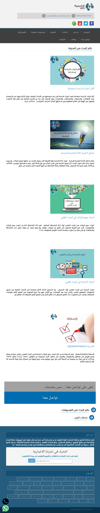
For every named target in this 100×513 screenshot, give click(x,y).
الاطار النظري (12, 487)
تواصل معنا (85, 39)
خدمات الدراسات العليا (36, 492)
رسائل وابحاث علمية (21, 492)
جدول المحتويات (24, 496)
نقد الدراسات (73, 501)
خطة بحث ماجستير (16, 483)
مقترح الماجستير (80, 487)
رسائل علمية (81, 479)
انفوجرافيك (21, 32)
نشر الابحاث (78, 496)
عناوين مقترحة (36, 496)
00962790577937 (84, 16)
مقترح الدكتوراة (69, 487)
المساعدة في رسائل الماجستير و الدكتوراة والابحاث (58, 492)
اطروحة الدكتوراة (23, 479)
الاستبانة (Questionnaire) (81, 346)
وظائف (73, 39)
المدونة (53, 32)
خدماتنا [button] (65, 32)
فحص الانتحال (42, 501)
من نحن (76, 32)
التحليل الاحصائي (46, 483)
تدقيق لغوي (79, 483)
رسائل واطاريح (71, 479)
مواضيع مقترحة (13, 496)
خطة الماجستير (28, 483)
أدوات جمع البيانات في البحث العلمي (77, 217)
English (63, 39)
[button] (50, 398)
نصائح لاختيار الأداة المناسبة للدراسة (77, 153)
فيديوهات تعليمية (38, 32)
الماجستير (90, 479)
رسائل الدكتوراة (48, 479)
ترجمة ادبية (83, 501)
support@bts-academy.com (58, 16)
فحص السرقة (53, 501)
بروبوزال (90, 487)
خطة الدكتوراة (47, 487)
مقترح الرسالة (58, 487)
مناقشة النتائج (63, 501)
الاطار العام (78, 492)
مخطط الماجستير (35, 487)
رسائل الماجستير (59, 479)
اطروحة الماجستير (36, 479)
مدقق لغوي (57, 483)
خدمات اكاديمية (89, 496)
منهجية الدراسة (47, 496)
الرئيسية (87, 32)
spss (37, 483)
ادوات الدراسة (68, 496)
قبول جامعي (58, 496)
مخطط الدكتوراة (23, 487)
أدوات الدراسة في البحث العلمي (79, 282)
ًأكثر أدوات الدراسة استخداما (81, 89)
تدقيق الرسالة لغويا (68, 483)
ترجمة (91, 501)
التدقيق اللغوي (89, 483)
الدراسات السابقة (88, 492)
